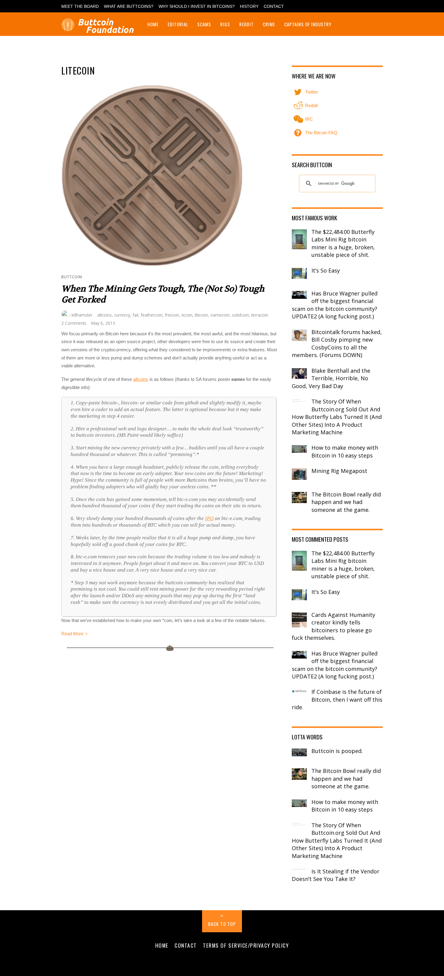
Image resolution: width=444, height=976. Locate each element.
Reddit (246, 24)
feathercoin (151, 315)
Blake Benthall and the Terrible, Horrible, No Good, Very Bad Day (331, 378)
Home (153, 24)
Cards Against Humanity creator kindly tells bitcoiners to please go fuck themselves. (333, 626)
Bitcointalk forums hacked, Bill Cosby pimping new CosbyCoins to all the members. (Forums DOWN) (337, 343)
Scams (204, 24)
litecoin (201, 315)
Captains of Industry (307, 24)
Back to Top (222, 923)
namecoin (220, 315)
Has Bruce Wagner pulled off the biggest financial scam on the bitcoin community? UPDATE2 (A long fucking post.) (335, 305)
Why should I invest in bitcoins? (197, 6)
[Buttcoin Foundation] (99, 29)
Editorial (178, 24)
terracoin (259, 315)
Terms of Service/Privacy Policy (246, 945)
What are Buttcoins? (128, 6)
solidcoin (240, 315)
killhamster (82, 315)
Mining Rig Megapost (339, 470)
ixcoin (187, 315)
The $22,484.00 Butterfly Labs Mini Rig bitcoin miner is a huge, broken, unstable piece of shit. (343, 243)
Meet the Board (80, 6)
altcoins (104, 315)
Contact (274, 6)
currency (122, 315)
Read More (72, 633)
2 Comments (73, 323)
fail (135, 315)
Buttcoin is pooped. (337, 750)
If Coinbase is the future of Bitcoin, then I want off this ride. (337, 699)
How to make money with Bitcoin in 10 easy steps (344, 451)
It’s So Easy (325, 270)
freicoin (172, 315)
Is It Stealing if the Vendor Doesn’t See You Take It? (335, 875)
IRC (308, 119)
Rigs (225, 24)
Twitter (311, 91)
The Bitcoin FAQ (320, 132)
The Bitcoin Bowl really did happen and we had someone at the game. (346, 502)
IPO (209, 518)
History (249, 6)
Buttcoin (71, 276)
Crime (269, 24)
